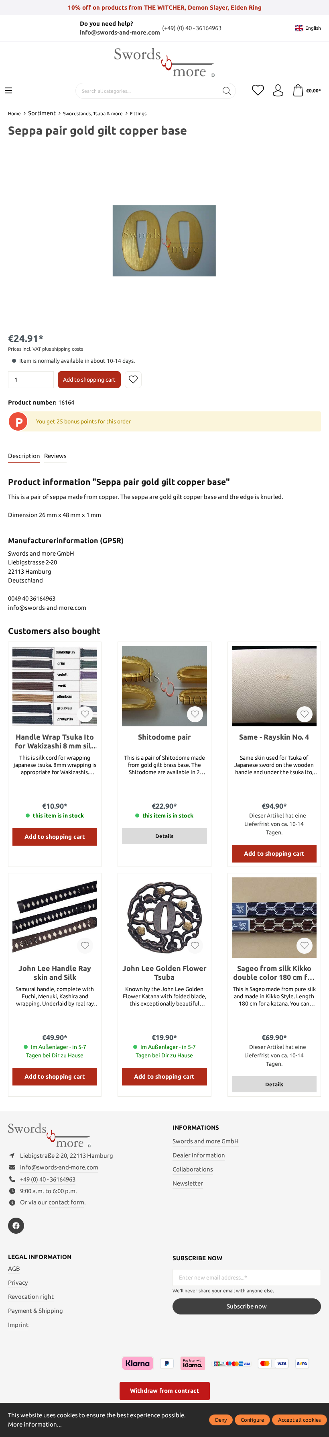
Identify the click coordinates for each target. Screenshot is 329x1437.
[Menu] (8, 91)
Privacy (18, 1282)
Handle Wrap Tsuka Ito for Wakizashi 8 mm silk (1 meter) (55, 741)
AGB (14, 1268)
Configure (252, 1420)
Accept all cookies (299, 1420)
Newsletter (188, 1183)
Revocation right (31, 1296)
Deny (221, 1420)
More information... (35, 1424)
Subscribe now (247, 1306)
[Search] (227, 91)
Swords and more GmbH (206, 1141)
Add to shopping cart (89, 379)
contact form (66, 1202)
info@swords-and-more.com (120, 32)
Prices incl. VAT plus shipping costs (45, 349)
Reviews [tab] (55, 455)
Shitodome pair (164, 737)
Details (164, 836)
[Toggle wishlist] (133, 380)
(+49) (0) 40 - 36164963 (191, 28)
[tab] (24, 457)
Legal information (39, 1257)
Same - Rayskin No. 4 (274, 737)
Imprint (18, 1324)
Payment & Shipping (35, 1310)
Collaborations (193, 1169)
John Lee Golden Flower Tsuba (164, 972)
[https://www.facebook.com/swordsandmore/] (16, 1226)
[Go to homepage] (164, 62)
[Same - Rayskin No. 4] (274, 686)
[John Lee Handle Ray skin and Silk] (54, 917)
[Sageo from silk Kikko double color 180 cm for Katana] (274, 917)
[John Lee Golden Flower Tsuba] (164, 917)
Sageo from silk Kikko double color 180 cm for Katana (274, 972)
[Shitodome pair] (164, 686)
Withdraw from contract (164, 1390)
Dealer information (199, 1155)
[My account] (278, 90)
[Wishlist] (258, 90)
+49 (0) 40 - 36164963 (47, 1179)
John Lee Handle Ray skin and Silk (54, 972)
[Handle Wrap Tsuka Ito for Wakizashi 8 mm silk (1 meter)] (54, 686)
